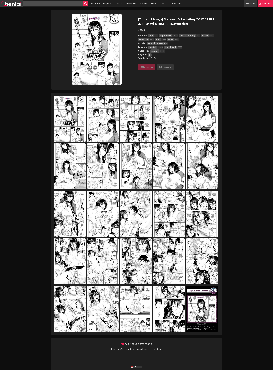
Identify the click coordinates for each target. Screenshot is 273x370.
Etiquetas (107, 3)
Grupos (154, 3)
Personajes (131, 3)
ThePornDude (175, 3)
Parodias (144, 3)
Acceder (252, 3)
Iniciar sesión (117, 349)
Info (163, 3)
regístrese (130, 349)
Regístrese (266, 3)
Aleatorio (95, 3)
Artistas (119, 3)
